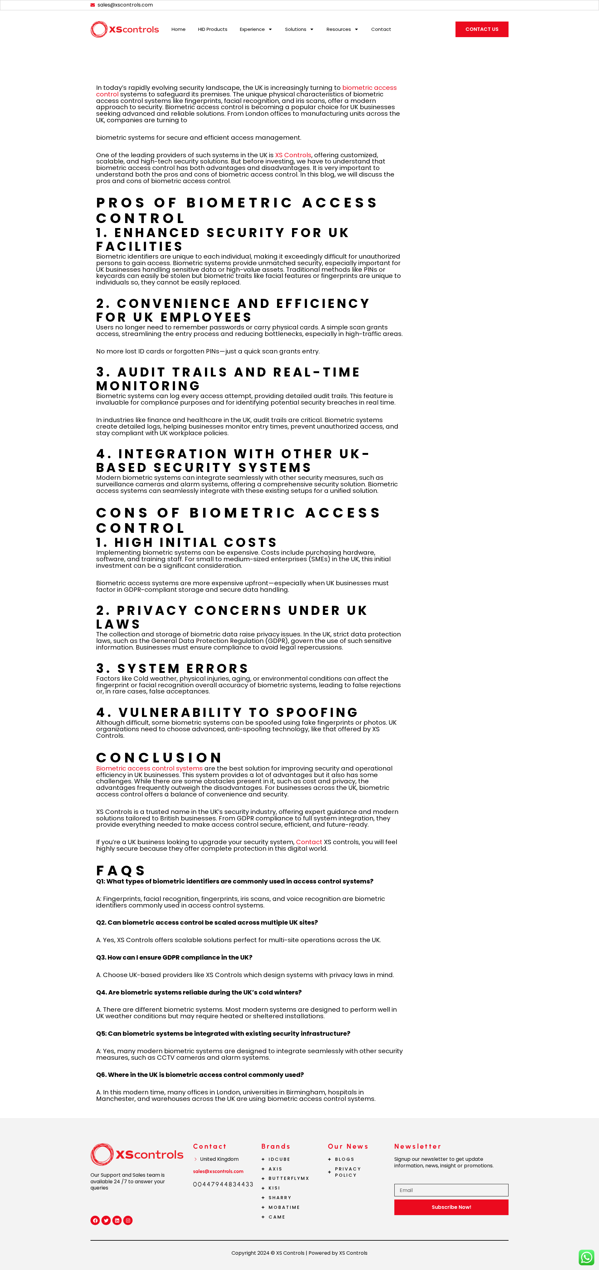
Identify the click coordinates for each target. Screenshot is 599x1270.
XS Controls (293, 155)
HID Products (212, 29)
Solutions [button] (295, 29)
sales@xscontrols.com (218, 1171)
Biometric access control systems (149, 768)
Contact (381, 29)
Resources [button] (339, 29)
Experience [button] (252, 29)
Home (179, 29)
